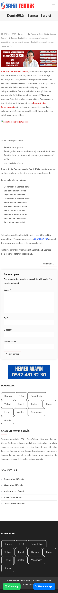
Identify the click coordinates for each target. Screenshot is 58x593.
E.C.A (21, 396)
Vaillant (7, 404)
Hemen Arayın (45, 586)
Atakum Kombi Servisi (14, 491)
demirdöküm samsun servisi (29, 38)
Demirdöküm (37, 396)
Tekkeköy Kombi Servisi (14, 503)
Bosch (21, 404)
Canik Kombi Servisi (13, 497)
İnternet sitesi (10, 342)
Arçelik (7, 420)
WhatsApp (12, 586)
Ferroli (7, 412)
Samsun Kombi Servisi (14, 479)
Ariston (20, 412)
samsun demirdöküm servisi (35, 42)
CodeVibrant (28, 585)
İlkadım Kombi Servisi (13, 485)
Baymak (8, 396)
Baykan (49, 404)
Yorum (7, 290)
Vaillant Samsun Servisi (50, 264)
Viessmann (36, 412)
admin (23, 34)
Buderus (35, 404)
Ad (6, 318)
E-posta (8, 330)
